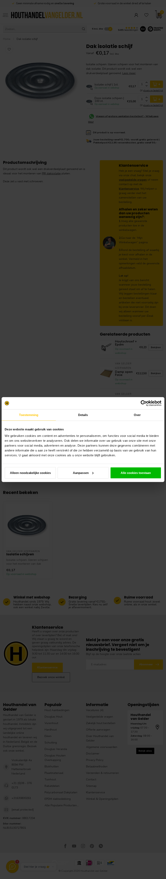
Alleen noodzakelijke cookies (30, 472)
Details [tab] (83, 415)
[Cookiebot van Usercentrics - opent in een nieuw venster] (143, 403)
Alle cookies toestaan (136, 472)
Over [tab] (137, 415)
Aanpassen (81, 472)
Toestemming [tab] (28, 415)
